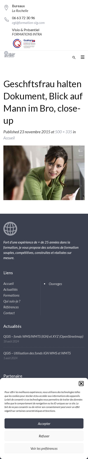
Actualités (10, 289)
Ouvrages (55, 284)
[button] (81, 383)
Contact (9, 313)
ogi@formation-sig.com (28, 23)
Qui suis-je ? (11, 301)
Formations (11, 295)
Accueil (9, 138)
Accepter (44, 424)
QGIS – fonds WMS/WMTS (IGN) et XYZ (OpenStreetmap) (43, 336)
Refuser (44, 436)
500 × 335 (63, 131)
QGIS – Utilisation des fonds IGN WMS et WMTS (37, 353)
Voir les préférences (44, 448)
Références (11, 307)
